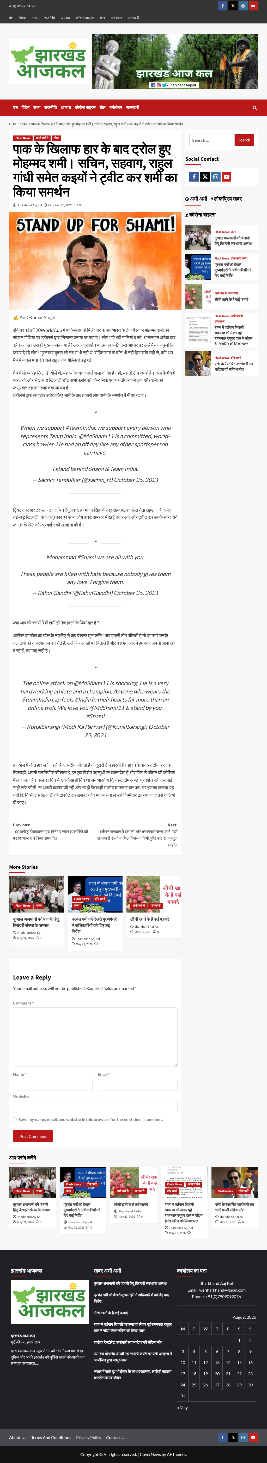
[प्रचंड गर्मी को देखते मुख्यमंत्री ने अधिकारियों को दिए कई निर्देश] (198, 266)
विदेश (22, 17)
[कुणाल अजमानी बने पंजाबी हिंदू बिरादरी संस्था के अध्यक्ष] (36, 894)
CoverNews (150, 1454)
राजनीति (49, 17)
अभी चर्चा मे (42, 138)
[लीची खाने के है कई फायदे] (153, 894)
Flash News (22, 138)
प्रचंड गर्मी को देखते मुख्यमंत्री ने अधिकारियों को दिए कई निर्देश (95, 925)
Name (19, 1074)
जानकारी (133, 17)
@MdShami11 (96, 435)
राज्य (35, 17)
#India (82, 699)
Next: (137, 835)
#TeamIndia (80, 427)
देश (11, 17)
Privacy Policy (88, 1437)
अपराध (65, 17)
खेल (102, 17)
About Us (17, 1437)
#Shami (86, 557)
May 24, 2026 (25, 938)
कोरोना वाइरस (85, 17)
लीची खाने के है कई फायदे (149, 919)
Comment (23, 1002)
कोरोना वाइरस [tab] (201, 215)
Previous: (50, 831)
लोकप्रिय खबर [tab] (227, 199)
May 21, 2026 (228, 1222)
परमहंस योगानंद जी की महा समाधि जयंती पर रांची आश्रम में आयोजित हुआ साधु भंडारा (133, 1356)
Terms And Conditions (51, 1437)
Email (104, 1074)
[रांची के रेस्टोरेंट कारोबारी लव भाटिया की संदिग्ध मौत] (198, 362)
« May (182, 1407)
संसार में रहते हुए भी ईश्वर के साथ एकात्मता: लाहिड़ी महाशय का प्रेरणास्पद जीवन (132, 1374)
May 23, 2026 (84, 944)
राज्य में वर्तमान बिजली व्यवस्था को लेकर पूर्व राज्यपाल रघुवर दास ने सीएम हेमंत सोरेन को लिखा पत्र (233, 336)
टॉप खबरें (100, 899)
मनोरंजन (116, 17)
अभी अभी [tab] (198, 199)
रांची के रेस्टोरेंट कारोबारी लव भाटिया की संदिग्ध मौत (234, 366)
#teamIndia (36, 699)
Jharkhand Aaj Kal (29, 205)
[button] (255, 107)
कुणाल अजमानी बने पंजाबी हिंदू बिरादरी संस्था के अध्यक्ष (36, 922)
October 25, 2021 (60, 205)
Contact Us (116, 1437)
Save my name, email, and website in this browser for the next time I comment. (91, 1119)
